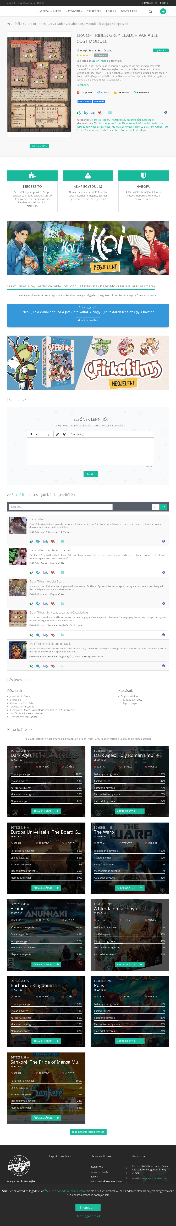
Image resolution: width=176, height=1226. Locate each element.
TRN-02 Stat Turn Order (148, 126)
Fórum (111, 11)
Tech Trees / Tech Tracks (114, 130)
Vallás (100, 656)
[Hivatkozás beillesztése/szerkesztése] (57, 434)
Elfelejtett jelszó (99, 1171)
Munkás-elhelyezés (123, 126)
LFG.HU (41, 3)
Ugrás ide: (160, 50)
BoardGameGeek (26, 3)
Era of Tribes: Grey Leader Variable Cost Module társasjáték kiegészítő (78, 24)
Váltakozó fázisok (153, 123)
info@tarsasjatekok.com (153, 1178)
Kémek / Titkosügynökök (85, 656)
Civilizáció (95, 119)
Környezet (148, 119)
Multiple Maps (137, 130)
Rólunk (94, 1176)
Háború (106, 119)
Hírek (57, 11)
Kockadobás (135, 123)
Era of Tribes (99, 60)
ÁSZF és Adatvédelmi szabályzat (106, 1181)
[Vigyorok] (65, 434)
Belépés (164, 3)
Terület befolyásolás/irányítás (94, 126)
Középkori (117, 119)
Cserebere (94, 11)
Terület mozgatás (104, 123)
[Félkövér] (31, 434)
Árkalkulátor (149, 3)
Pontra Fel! (128, 11)
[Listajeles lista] (44, 434)
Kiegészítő (130, 119)
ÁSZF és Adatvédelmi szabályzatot (65, 1191)
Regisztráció (97, 1166)
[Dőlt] (37, 434)
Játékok (44, 11)
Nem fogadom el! (88, 1216)
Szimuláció (121, 123)
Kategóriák (74, 11)
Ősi (139, 119)
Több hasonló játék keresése (88, 1131)
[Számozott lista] (50, 434)
